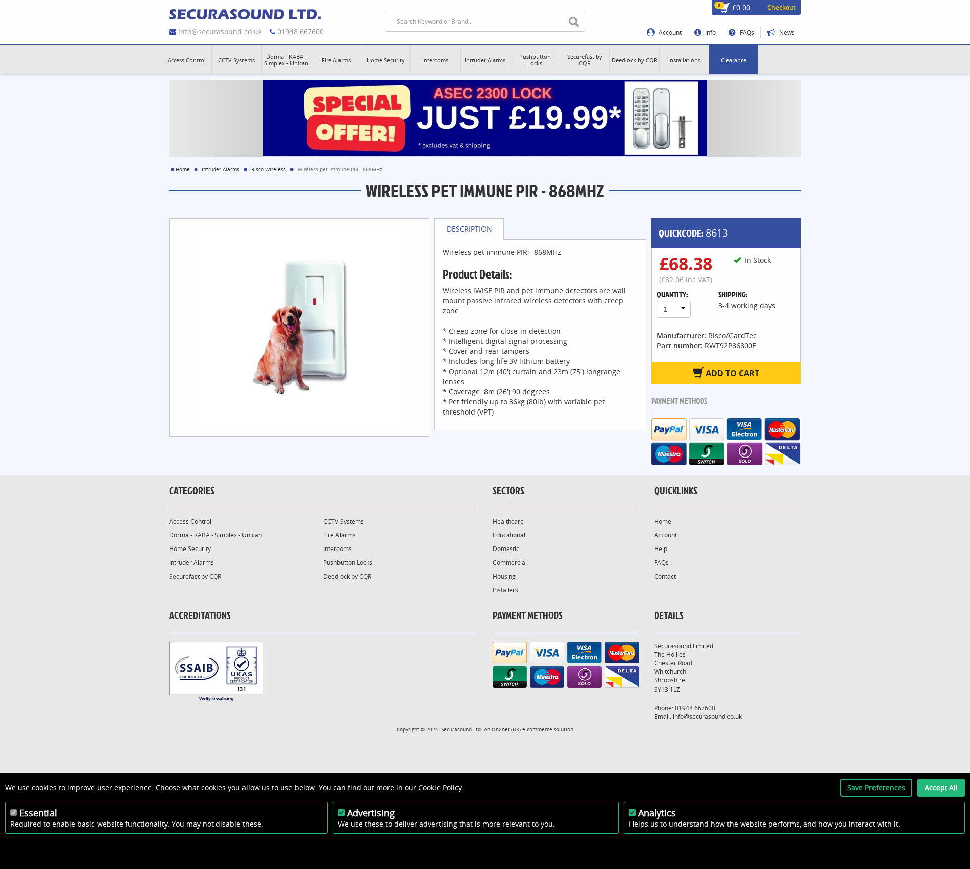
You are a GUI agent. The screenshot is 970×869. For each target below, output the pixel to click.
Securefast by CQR (195, 576)
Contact (665, 576)
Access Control (190, 521)
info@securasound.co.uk (220, 31)
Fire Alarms (339, 535)
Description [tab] (469, 229)
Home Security (190, 548)
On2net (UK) (506, 729)
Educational (509, 535)
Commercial (510, 562)
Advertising (371, 813)
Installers (505, 590)
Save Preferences (876, 787)
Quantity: (672, 294)
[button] (186, 59)
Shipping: (733, 294)
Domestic (506, 548)
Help (660, 548)
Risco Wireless (268, 169)
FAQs (746, 32)
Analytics (657, 813)
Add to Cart (731, 373)
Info (710, 32)
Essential (38, 813)
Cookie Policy (440, 787)
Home (183, 169)
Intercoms (337, 548)
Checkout (781, 7)
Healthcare (508, 521)
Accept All (941, 787)
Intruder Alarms (220, 169)
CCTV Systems (343, 521)
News (786, 32)
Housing (504, 576)
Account (669, 32)
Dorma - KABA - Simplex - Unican (215, 535)
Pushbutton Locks (347, 562)
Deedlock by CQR (347, 576)
